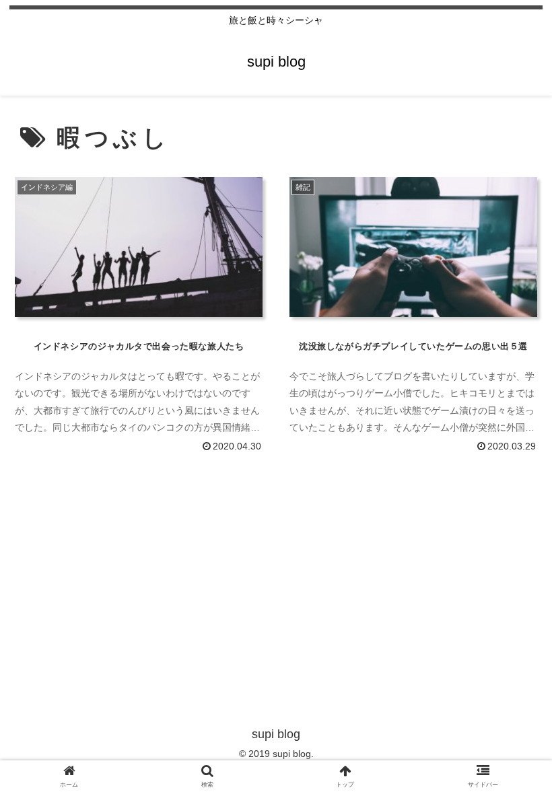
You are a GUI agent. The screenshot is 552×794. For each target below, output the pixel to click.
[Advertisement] (276, 562)
